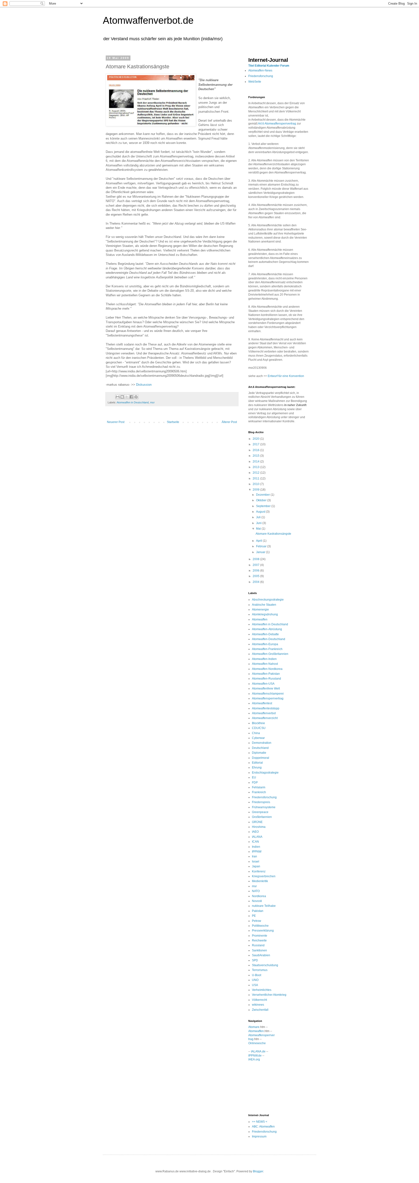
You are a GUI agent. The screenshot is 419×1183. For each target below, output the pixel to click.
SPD (255, 960)
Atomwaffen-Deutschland (268, 639)
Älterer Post (229, 422)
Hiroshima (259, 827)
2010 (256, 484)
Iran (254, 856)
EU (254, 777)
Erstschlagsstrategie (265, 772)
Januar (261, 552)
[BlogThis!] (122, 396)
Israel (255, 861)
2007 (256, 565)
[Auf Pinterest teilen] (136, 396)
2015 (256, 455)
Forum (284, 65)
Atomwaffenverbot (264, 713)
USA (255, 985)
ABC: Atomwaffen (263, 1126)
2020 (256, 438)
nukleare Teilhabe (264, 906)
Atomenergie (260, 609)
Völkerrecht (259, 1000)
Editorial (260, 65)
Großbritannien (262, 817)
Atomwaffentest (262, 703)
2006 (256, 570)
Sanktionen (259, 950)
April (259, 540)
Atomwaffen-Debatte (265, 634)
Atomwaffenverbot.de (148, 20)
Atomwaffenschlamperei (268, 693)
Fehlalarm (258, 787)
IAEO (255, 831)
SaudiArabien (261, 955)
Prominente (259, 935)
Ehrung (257, 767)
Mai (259, 528)
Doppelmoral (260, 758)
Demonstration (261, 742)
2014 (256, 461)
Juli (258, 517)
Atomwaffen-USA (263, 683)
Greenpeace (260, 812)
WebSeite (254, 81)
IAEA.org (254, 1059)
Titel (251, 65)
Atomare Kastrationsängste (273, 533)
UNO (255, 980)
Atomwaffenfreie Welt (266, 688)
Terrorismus (259, 970)
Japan (256, 866)
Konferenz (259, 871)
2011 (256, 478)
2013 (256, 467)
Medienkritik (260, 881)
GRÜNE (257, 822)
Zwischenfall (260, 1009)
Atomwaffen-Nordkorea (267, 669)
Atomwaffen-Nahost (265, 664)
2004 (256, 582)
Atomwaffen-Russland (266, 678)
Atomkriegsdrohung (265, 614)
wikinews (258, 1004)
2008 (256, 559)
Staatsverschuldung (265, 965)
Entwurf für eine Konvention (286, 376)
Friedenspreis (261, 802)
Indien (256, 846)
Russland (258, 945)
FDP (255, 782)
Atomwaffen (259, 619)
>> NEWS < (259, 1121)
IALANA (257, 836)
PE (254, 915)
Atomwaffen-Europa (265, 644)
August (261, 511)
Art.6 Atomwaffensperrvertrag (277, 123)
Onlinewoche (257, 1043)
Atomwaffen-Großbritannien (270, 654)
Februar (261, 546)
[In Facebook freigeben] (131, 396)
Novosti (257, 901)
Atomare (253, 1027)
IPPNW (256, 851)
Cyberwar (258, 738)
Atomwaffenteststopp (265, 708)
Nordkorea (259, 896)
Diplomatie (259, 752)
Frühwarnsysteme (263, 807)
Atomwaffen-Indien (264, 659)
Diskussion (144, 384)
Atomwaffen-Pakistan (266, 673)
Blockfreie (258, 723)
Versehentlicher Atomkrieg (269, 994)
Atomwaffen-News (260, 70)
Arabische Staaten (264, 604)
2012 (256, 472)
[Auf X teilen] (126, 396)
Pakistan (257, 911)
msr (152, 402)
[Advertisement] (270, 1087)
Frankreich (259, 792)
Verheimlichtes (261, 990)
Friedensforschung (260, 76)
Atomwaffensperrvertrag (267, 698)
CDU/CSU (259, 728)
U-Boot (256, 975)
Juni (259, 523)
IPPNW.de (255, 1055)
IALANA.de (258, 1051)
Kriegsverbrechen (263, 876)
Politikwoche (260, 925)
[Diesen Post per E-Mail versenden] (117, 396)
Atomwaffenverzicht (265, 718)
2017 (256, 444)
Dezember (263, 494)
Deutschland (260, 748)
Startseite (173, 422)
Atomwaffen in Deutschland (133, 402)
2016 (256, 450)
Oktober (261, 500)
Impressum (259, 1136)
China (256, 733)
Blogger (258, 1171)
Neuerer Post (115, 422)
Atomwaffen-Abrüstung (267, 629)
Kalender (273, 65)
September (263, 506)
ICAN (255, 841)
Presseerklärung (263, 930)
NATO (256, 891)
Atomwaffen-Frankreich (267, 649)
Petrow (256, 921)
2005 (256, 576)
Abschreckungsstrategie (268, 599)
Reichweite (259, 940)
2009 (256, 489)
